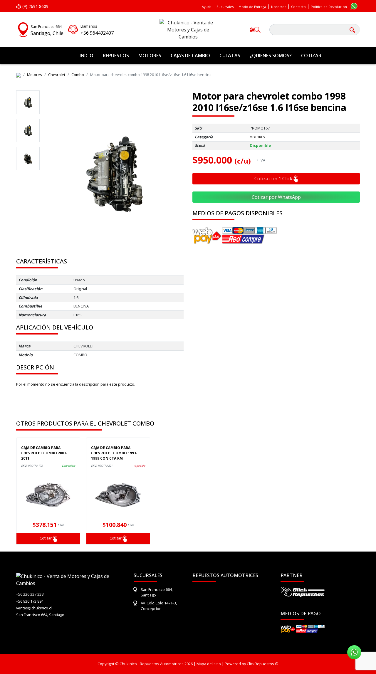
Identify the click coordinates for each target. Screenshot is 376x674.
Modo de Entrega (252, 6)
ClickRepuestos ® (262, 663)
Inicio (86, 55)
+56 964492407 (97, 33)
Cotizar (311, 55)
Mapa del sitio (209, 663)
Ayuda (207, 6)
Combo (77, 74)
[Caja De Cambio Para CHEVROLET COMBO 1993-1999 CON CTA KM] (118, 495)
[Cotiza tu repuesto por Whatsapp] (354, 6)
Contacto (298, 6)
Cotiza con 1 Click (273, 178)
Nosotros (278, 6)
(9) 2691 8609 (34, 6)
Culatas (229, 55)
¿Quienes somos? (271, 55)
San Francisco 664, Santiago (40, 614)
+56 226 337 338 (29, 594)
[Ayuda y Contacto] (73, 29)
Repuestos (116, 55)
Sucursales (225, 6)
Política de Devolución (329, 6)
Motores (149, 55)
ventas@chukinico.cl (34, 608)
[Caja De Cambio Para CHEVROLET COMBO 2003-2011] (48, 495)
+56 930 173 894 (29, 601)
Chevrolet (56, 74)
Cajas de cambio (190, 55)
